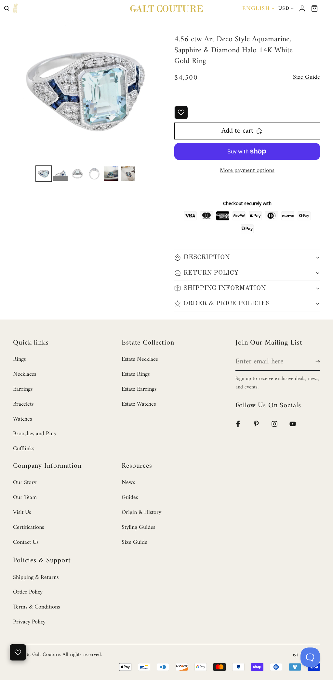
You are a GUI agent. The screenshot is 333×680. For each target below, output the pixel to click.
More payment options (247, 170)
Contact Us (25, 542)
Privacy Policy (29, 622)
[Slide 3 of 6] (77, 173)
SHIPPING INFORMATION (224, 288)
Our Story (24, 482)
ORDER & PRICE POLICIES (226, 303)
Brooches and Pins (34, 434)
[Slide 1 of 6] (43, 173)
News (128, 482)
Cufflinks (23, 449)
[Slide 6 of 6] (128, 173)
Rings (19, 359)
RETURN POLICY (211, 273)
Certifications (28, 527)
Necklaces (24, 374)
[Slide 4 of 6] (94, 173)
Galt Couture (46, 654)
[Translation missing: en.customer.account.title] (302, 8)
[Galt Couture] (166, 8)
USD (283, 8)
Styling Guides (138, 527)
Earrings (23, 389)
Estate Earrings (139, 389)
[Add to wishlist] (181, 112)
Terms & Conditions (36, 607)
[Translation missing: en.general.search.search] (6, 8)
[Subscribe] (316, 361)
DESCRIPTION (206, 257)
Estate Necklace (140, 359)
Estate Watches (139, 404)
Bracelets (23, 404)
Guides (130, 497)
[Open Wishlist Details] (18, 652)
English (256, 9)
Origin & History (141, 512)
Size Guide (134, 542)
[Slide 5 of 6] (111, 173)
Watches (22, 419)
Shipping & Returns (36, 577)
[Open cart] (314, 8)
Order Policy (28, 592)
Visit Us (22, 512)
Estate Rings (136, 374)
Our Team (25, 497)
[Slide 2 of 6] (60, 173)
